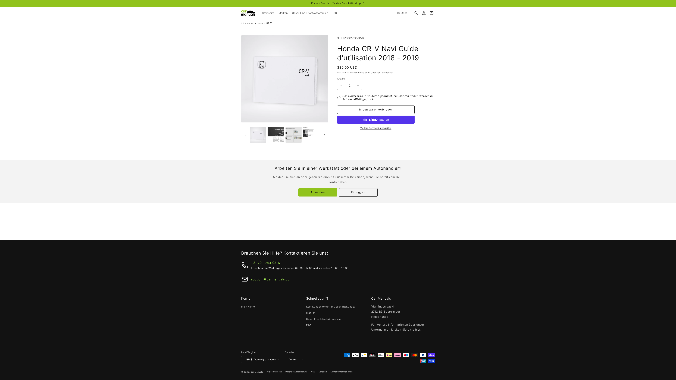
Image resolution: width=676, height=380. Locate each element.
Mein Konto (248, 306)
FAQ (308, 325)
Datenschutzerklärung (296, 371)
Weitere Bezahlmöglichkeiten (376, 128)
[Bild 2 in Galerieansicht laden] (276, 135)
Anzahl (341, 78)
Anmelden (318, 192)
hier (417, 329)
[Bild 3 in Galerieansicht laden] (294, 135)
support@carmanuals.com (272, 279)
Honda (260, 23)
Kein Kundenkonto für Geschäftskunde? (330, 306)
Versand (354, 72)
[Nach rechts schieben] (324, 135)
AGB (313, 371)
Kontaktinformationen (341, 371)
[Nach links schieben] (245, 135)
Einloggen (358, 192)
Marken (250, 23)
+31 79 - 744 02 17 (266, 263)
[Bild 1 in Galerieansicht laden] (258, 135)
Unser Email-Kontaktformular (324, 319)
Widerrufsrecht (274, 371)
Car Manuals (257, 372)
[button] (416, 13)
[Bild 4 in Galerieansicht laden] (311, 135)
